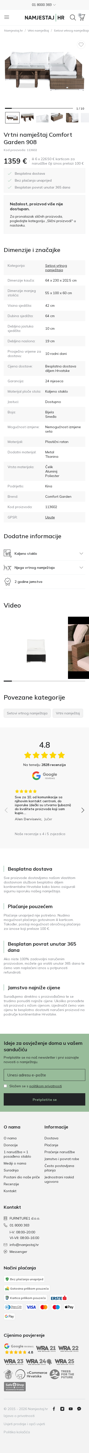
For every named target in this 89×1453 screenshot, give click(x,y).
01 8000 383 (19, 1225)
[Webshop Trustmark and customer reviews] (15, 1387)
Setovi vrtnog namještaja (56, 267)
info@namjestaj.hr (24, 1245)
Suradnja (11, 1170)
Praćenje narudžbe (59, 1152)
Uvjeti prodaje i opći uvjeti (24, 1424)
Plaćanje (51, 1145)
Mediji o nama (15, 1163)
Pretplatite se (45, 1099)
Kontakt (10, 1191)
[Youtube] (72, 1409)
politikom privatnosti (45, 1086)
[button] (44, 4)
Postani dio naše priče (22, 1177)
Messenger (18, 1251)
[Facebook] (56, 1409)
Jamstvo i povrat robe (61, 1159)
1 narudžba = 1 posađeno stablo (17, 1154)
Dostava (51, 1138)
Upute (50, 517)
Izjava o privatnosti (19, 1416)
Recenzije (11, 1184)
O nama (10, 1138)
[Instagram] (64, 1409)
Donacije (11, 1145)
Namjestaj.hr (13, 30)
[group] (44, 803)
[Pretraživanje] (73, 17)
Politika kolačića (17, 1432)
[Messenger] (81, 1409)
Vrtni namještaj (38, 30)
